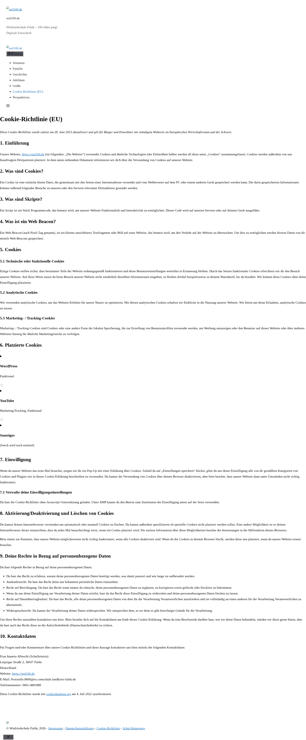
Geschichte (20, 74)
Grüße (17, 86)
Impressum (55, 728)
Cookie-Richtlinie (108, 728)
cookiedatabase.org (58, 694)
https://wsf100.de (33, 154)
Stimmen (19, 63)
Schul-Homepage (134, 728)
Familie (18, 68)
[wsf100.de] (14, 48)
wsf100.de (13, 18)
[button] (8, 106)
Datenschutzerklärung (80, 728)
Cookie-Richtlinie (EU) (28, 91)
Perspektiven (21, 97)
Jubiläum (19, 80)
